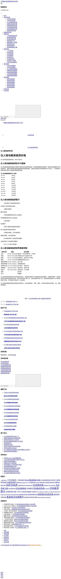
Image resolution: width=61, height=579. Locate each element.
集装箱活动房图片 (15, 497)
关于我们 (6, 535)
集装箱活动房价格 (46, 298)
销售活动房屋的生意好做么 (11, 471)
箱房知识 (6, 34)
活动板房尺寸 (35, 491)
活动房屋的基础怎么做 (10, 466)
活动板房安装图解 (26, 491)
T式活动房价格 (11, 20)
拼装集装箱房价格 (12, 25)
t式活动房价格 (5, 363)
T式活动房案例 (11, 67)
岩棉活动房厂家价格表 (10, 463)
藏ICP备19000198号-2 (35, 545)
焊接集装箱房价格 (12, 29)
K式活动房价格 (11, 19)
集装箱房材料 (11, 45)
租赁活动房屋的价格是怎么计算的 (13, 441)
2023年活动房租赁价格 (10, 422)
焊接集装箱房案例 (12, 75)
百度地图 (6, 532)
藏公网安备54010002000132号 (20, 545)
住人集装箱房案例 (12, 69)
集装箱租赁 (48, 497)
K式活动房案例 (11, 65)
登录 (2, 118)
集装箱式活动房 (23, 494)
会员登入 (6, 540)
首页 (5, 15)
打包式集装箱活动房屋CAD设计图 (25, 504)
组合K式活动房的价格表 (10, 396)
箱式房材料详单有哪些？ (11, 451)
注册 (4, 118)
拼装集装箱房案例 (12, 72)
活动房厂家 (47, 485)
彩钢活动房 (43, 482)
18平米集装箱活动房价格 (21, 512)
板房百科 (6, 49)
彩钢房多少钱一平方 (25, 482)
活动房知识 (10, 57)
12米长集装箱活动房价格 (11, 328)
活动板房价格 (11, 59)
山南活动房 (11, 482)
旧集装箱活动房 (29, 485)
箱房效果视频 (11, 82)
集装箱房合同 (11, 44)
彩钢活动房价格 (50, 482)
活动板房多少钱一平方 (13, 491)
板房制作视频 (11, 85)
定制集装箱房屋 (11, 37)
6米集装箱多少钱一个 (12, 301)
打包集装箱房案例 (12, 74)
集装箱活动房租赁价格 (41, 497)
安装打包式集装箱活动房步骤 (12, 446)
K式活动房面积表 (12, 62)
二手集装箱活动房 (12, 35)
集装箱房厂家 (11, 40)
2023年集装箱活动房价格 (11, 416)
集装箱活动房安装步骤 (30, 497)
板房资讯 (6, 537)
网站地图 (6, 534)
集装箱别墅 (8, 494)
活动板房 (30, 488)
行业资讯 (6, 90)
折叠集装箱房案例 (12, 70)
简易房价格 (52, 491)
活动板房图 (47, 488)
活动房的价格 (11, 488)
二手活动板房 (11, 480)
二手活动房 (10, 50)
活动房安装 (10, 52)
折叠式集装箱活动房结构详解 (12, 438)
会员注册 (6, 542)
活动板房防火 (41, 491)
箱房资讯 (6, 539)
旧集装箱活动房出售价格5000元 (13, 341)
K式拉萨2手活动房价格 (18, 507)
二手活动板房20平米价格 (21, 526)
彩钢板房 (37, 482)
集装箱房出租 (7, 32)
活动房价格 (7, 17)
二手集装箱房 (21, 480)
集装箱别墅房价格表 (15, 494)
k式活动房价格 (5, 361)
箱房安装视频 (11, 79)
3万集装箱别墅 (3, 480)
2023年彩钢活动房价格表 (11, 402)
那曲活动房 (57, 491)
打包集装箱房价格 (12, 27)
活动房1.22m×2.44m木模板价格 (12, 458)
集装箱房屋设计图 (12, 47)
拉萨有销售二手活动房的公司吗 (13, 464)
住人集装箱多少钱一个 (22, 527)
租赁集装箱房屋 (11, 39)
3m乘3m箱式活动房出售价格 (12, 348)
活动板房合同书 (8, 444)
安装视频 (6, 77)
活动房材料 (10, 55)
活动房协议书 (7, 443)
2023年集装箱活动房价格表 (11, 409)
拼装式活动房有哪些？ (10, 461)
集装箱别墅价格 (11, 30)
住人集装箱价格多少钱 (47, 480)
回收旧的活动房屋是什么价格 (12, 468)
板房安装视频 (11, 84)
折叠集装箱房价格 (12, 24)
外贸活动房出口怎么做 (10, 448)
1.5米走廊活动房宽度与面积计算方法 (14, 459)
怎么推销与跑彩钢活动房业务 (12, 473)
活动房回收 (10, 54)
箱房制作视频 (11, 80)
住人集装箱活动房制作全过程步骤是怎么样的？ (17, 449)
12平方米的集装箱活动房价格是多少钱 (14, 321)
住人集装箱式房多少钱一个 (11, 436)
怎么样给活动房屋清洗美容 (11, 469)
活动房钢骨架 (21, 488)
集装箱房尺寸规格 (12, 42)
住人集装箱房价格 (12, 22)
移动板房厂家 (47, 491)
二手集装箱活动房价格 (18, 514)
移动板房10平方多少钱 (12, 304)
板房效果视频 (11, 87)
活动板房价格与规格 (9, 429)
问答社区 (6, 89)
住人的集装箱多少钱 (34, 298)
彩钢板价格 (33, 482)
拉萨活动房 (12, 485)
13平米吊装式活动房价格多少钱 (13, 334)
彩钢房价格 (18, 482)
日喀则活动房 (21, 485)
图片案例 (6, 64)
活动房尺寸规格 (11, 60)
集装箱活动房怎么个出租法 (11, 439)
